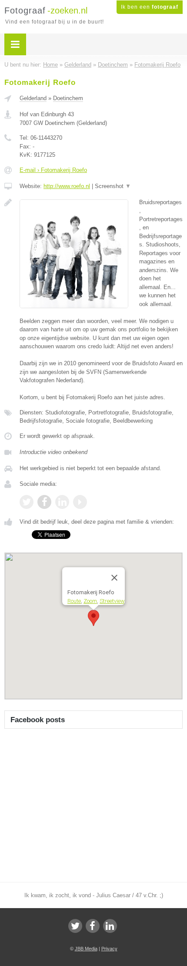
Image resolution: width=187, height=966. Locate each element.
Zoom (90, 600)
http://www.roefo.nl (66, 186)
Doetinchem (68, 98)
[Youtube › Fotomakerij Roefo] (80, 502)
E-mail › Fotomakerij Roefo (53, 170)
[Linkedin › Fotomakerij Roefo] (62, 502)
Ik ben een (149, 7)
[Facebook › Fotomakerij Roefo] (44, 502)
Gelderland (33, 98)
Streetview (112, 600)
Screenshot (113, 186)
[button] (93, 617)
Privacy (109, 948)
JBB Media (86, 948)
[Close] (114, 577)
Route (74, 600)
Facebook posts (37, 720)
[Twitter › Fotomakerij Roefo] (26, 502)
